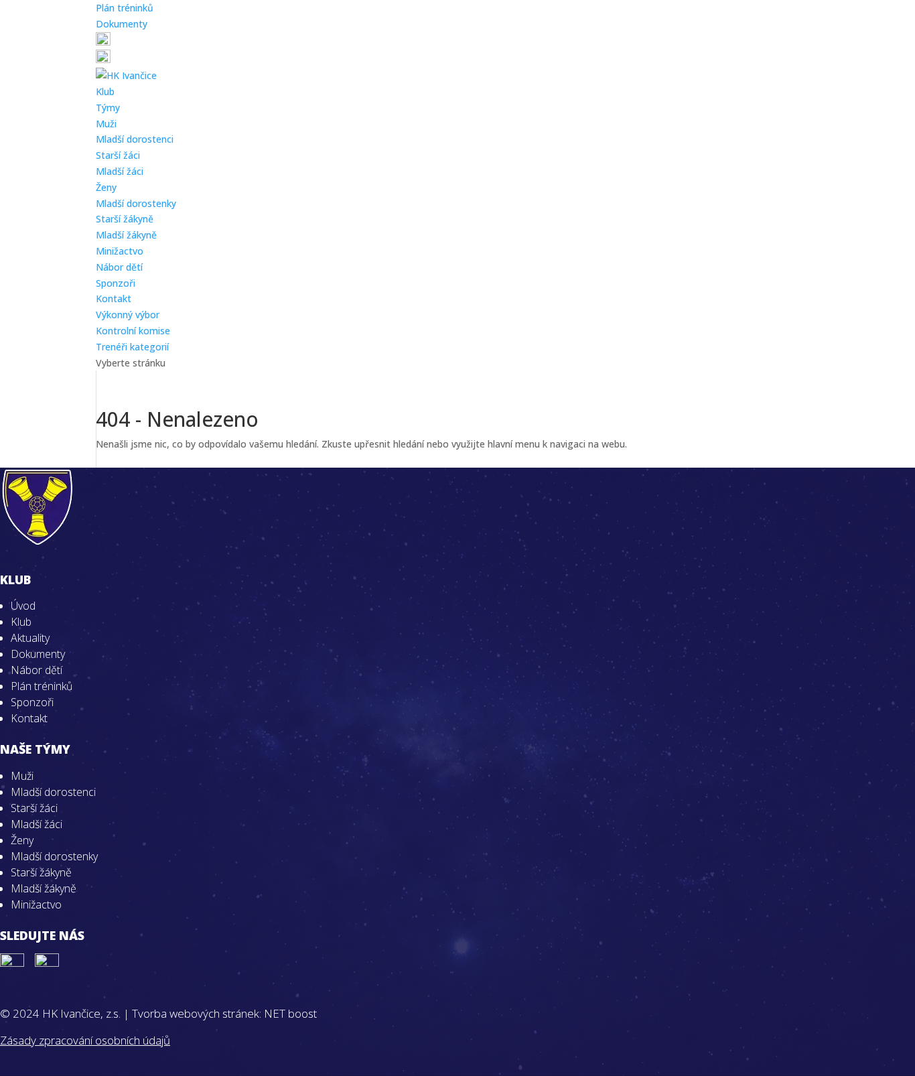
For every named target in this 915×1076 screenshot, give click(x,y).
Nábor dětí (119, 267)
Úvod (23, 605)
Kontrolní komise (133, 330)
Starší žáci (118, 155)
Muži (106, 123)
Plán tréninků (124, 7)
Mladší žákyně (126, 234)
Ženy (106, 187)
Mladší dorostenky (136, 203)
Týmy (108, 107)
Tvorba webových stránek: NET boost (224, 1013)
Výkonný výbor (127, 314)
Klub (105, 91)
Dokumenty (121, 23)
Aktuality (30, 637)
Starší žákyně (124, 218)
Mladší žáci (119, 171)
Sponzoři (115, 283)
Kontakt (113, 298)
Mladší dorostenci (134, 139)
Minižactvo (119, 251)
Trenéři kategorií (132, 346)
